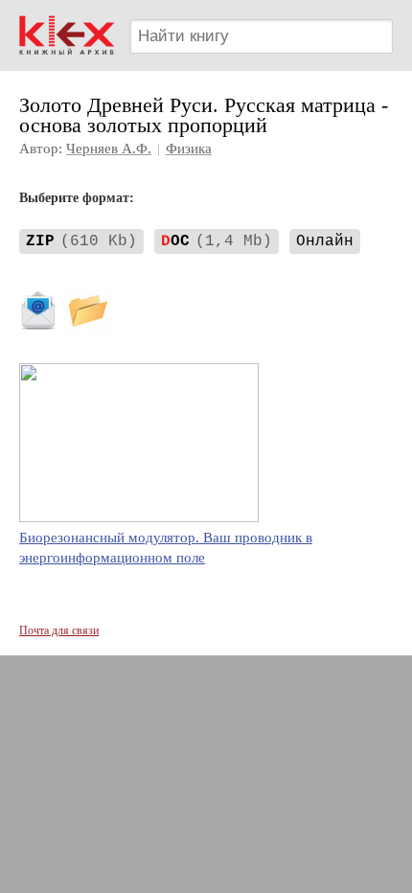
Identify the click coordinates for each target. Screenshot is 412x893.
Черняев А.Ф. (108, 148)
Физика (189, 148)
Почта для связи (59, 630)
